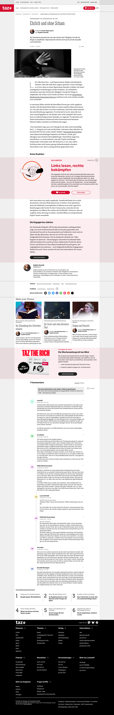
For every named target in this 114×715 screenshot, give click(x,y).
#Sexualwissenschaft (71, 284)
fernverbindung (20, 665)
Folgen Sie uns (83, 622)
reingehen (19, 675)
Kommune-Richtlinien (83, 701)
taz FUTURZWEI (84, 665)
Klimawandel (41, 643)
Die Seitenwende (63, 638)
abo (81, 632)
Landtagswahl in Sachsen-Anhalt (45, 636)
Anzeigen (18, 694)
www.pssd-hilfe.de (54, 490)
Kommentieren (42, 289)
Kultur (17, 640)
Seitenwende (89, 704)
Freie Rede (19, 673)
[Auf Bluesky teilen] (53, 293)
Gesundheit (35, 14)
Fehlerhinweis (50, 289)
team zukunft (41, 662)
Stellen (60, 640)
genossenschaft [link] (85, 2)
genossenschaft (84, 635)
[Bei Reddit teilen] (68, 293)
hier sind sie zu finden (49, 393)
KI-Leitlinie (94, 701)
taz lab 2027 (62, 673)
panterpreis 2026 (85, 646)
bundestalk (19, 662)
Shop (17, 692)
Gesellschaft (26, 14)
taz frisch (40, 665)
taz (21, 622)
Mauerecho (19, 670)
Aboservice (40, 689)
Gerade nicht (90, 160)
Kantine (18, 689)
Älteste (82, 383)
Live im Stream (63, 667)
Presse (60, 643)
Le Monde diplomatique (87, 668)
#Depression (56, 284)
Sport (17, 643)
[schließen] (96, 160)
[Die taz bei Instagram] (97, 623)
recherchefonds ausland (87, 640)
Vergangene (62, 670)
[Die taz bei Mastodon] (89, 623)
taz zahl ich (83, 638)
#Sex (62, 284)
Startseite (18, 14)
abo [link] (78, 2)
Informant (61, 704)
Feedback (40, 686)
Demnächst (61, 662)
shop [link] (31, 2)
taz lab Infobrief (42, 670)
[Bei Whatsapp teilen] (61, 293)
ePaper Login (41, 691)
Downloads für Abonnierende (46, 694)
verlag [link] (17, 2)
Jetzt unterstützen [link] (39, 257)
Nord (17, 648)
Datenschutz (69, 704)
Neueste (77, 383)
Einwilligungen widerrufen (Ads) (68, 707)
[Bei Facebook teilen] (57, 293)
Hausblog (61, 635)
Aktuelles (61, 632)
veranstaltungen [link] (24, 2)
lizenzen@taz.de (28, 704)
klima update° (20, 667)
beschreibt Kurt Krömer (73, 132)
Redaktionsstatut (70, 701)
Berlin (17, 646)
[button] (97, 8)
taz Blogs (82, 662)
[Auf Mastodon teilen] (49, 293)
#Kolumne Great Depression (44, 284)
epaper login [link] (94, 2)
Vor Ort (60, 665)
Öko (17, 635)
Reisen (18, 686)
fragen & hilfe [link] (37, 2)
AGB (82, 704)
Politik (18, 632)
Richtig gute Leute (42, 640)
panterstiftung (84, 643)
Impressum (77, 704)
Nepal (39, 632)
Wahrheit (18, 651)
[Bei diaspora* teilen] (64, 293)
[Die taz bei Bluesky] (93, 623)
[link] (18, 8)
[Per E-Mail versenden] (45, 293)
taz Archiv (83, 670)
